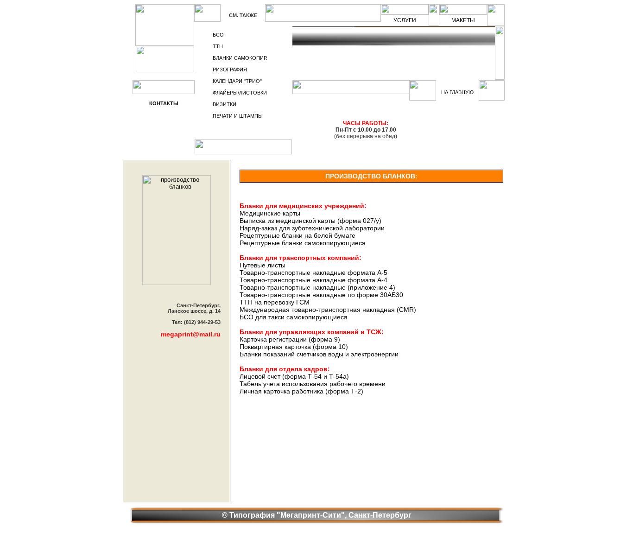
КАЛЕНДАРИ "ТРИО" (237, 81)
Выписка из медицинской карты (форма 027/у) (310, 220)
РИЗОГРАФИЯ (230, 69)
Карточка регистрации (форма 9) (290, 339)
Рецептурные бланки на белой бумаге (297, 235)
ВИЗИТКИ (224, 104)
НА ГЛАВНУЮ (457, 92)
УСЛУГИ (404, 20)
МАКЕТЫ (463, 20)
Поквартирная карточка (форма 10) (294, 346)
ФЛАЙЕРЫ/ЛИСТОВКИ (240, 92)
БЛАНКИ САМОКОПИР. (240, 58)
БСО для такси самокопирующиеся (294, 317)
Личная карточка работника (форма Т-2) (301, 391)
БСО (218, 35)
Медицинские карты (270, 213)
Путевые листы (262, 265)
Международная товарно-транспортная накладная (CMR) (328, 309)
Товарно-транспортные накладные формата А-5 (313, 272)
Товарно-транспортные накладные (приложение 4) (317, 287)
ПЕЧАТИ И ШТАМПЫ (238, 116)
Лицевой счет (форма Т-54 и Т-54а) (294, 376)
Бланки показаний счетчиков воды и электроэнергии (319, 354)
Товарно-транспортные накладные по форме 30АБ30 (321, 294)
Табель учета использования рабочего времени (313, 383)
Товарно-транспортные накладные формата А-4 (313, 280)
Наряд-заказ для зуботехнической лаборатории (312, 228)
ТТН (218, 46)
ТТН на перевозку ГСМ (275, 302)
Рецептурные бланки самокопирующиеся (303, 243)
